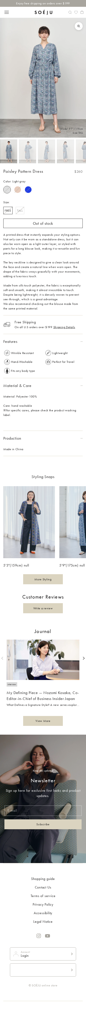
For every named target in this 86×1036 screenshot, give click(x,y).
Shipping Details (64, 327)
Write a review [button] (43, 608)
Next (83, 658)
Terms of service (43, 896)
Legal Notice (43, 921)
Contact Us (43, 887)
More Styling (42, 579)
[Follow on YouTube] (47, 936)
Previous (3, 658)
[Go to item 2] (27, 151)
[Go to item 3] (46, 151)
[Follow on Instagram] (38, 936)
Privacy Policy (43, 904)
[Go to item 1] (8, 151)
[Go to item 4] (65, 151)
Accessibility (43, 913)
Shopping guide (43, 878)
